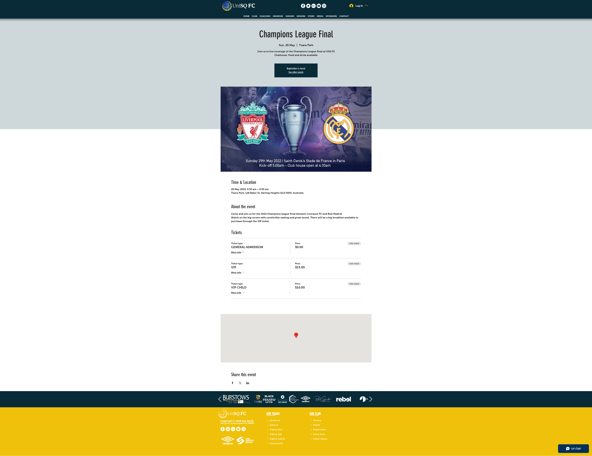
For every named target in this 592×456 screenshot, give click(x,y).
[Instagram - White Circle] (324, 6)
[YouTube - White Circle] (319, 6)
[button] (366, 5)
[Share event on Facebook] (232, 383)
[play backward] (220, 399)
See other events (296, 72)
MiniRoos (275, 420)
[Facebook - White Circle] (303, 6)
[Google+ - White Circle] (313, 6)
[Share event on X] (240, 383)
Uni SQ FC (247, 421)
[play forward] (370, 399)
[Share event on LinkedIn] (247, 383)
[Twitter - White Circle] (308, 6)
